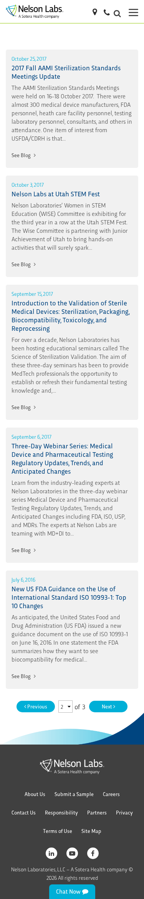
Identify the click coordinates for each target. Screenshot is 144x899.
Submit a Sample (74, 794)
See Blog (22, 155)
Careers (111, 794)
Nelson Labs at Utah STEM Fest (56, 193)
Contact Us (24, 812)
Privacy (124, 812)
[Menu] (133, 11)
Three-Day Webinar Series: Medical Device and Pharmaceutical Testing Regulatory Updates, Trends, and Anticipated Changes (62, 458)
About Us (35, 794)
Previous (36, 706)
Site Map (91, 830)
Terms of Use (57, 830)
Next (107, 706)
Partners (97, 812)
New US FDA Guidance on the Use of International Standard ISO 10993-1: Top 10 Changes (69, 597)
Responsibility (61, 812)
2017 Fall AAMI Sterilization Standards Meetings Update (66, 72)
